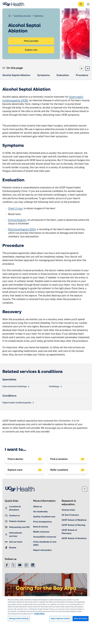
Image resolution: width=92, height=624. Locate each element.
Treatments (38, 16)
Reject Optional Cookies (60, 618)
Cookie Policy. (39, 614)
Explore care (31, 50)
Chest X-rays (15, 208)
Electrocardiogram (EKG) (22, 229)
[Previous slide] (82, 68)
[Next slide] (87, 68)
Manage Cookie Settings (18, 618)
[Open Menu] (88, 4)
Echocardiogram (17, 219)
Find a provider (31, 41)
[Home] (14, 4)
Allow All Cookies (80, 618)
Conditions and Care (22, 16)
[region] (46, 610)
